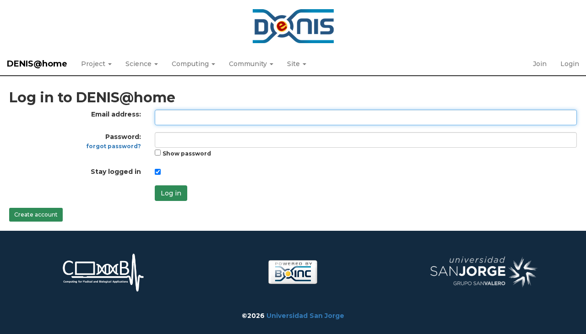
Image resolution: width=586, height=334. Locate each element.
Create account (36, 214)
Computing (191, 64)
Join (540, 64)
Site (294, 64)
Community (249, 64)
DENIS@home (37, 64)
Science (139, 64)
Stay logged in (116, 171)
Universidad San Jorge (305, 316)
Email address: (116, 114)
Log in (171, 193)
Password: (114, 141)
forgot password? (114, 146)
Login (569, 64)
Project (94, 64)
